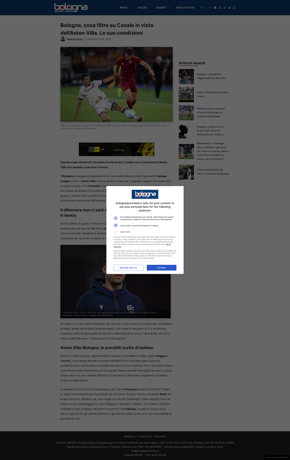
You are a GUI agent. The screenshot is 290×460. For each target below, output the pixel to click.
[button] (145, 232)
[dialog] (145, 230)
